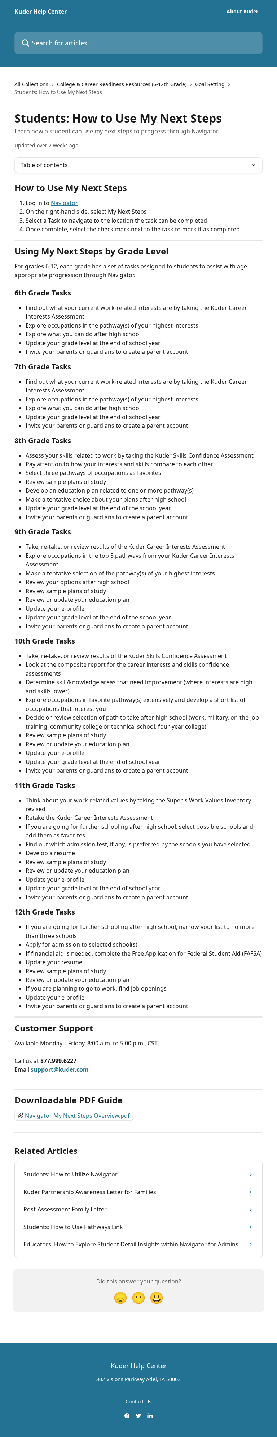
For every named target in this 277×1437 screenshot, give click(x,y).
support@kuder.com (60, 1069)
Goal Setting (210, 84)
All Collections (31, 84)
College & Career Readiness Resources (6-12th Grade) (121, 84)
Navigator (64, 203)
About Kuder (242, 11)
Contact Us (138, 1401)
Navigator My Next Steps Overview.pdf (77, 1116)
